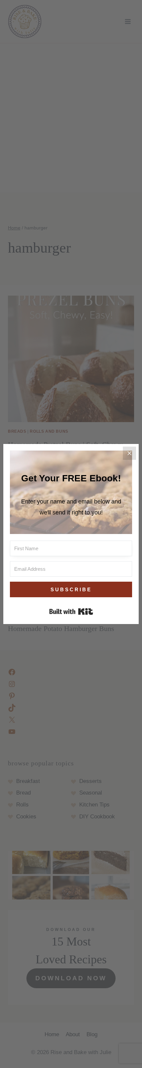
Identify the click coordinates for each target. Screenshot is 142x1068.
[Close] (129, 453)
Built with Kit (71, 611)
